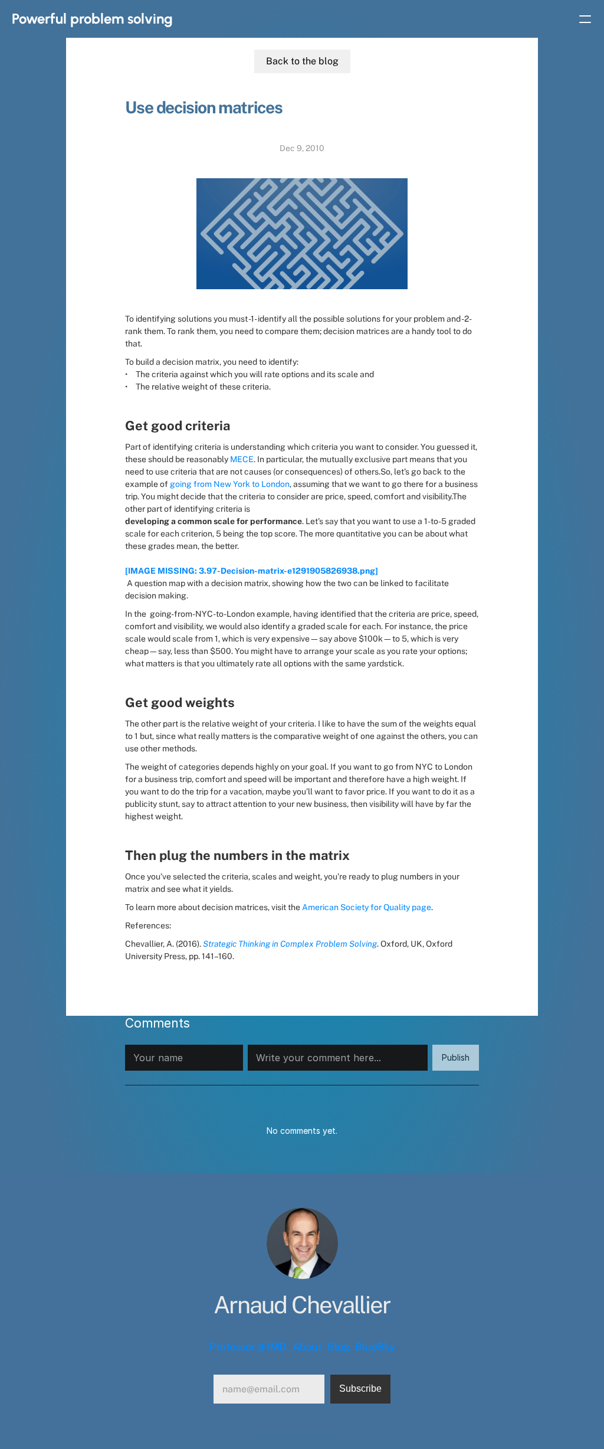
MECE (242, 459)
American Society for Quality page (366, 907)
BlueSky (375, 1346)
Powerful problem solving (92, 18)
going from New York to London (230, 484)
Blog (338, 1346)
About (307, 1346)
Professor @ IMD (248, 1346)
